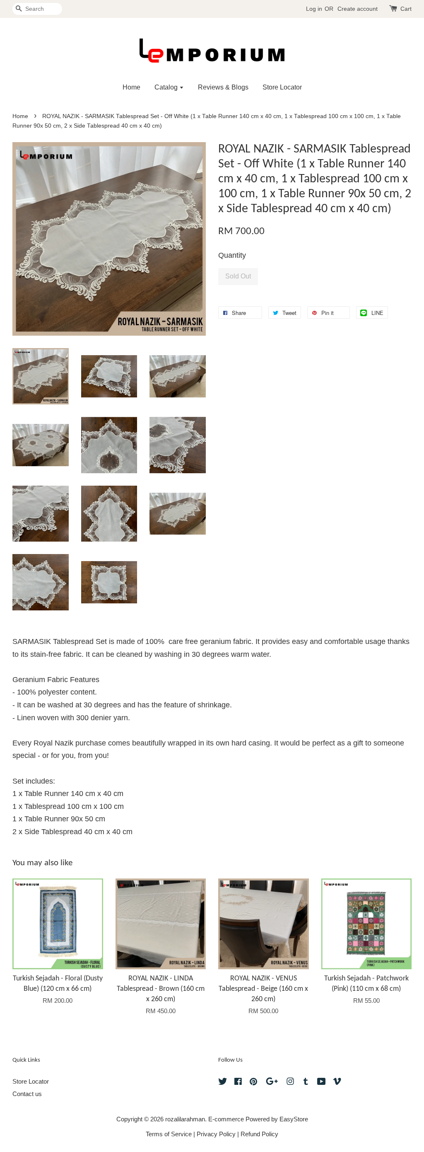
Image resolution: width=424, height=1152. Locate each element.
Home (131, 87)
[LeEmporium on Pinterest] (253, 1082)
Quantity (232, 255)
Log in (314, 8)
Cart (406, 8)
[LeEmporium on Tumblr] (306, 1082)
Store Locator (282, 87)
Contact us (27, 1093)
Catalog (166, 87)
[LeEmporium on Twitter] (222, 1082)
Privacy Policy (216, 1133)
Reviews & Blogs (223, 87)
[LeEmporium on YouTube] (321, 1082)
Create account (357, 8)
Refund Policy (259, 1133)
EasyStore (293, 1119)
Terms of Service (169, 1133)
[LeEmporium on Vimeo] (337, 1082)
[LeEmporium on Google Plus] (271, 1082)
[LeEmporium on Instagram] (290, 1082)
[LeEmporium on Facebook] (238, 1082)
